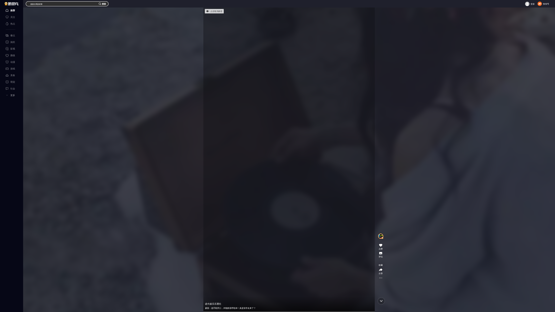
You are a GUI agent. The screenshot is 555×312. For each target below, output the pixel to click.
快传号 (546, 3)
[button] (381, 240)
